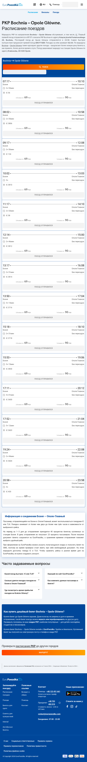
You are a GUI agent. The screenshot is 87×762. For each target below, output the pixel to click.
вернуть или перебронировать (52, 619)
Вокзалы (45, 12)
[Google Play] (73, 693)
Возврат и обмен (26, 693)
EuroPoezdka (49, 629)
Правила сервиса (45, 741)
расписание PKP (26, 646)
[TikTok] (76, 706)
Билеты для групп (7, 706)
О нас (6, 741)
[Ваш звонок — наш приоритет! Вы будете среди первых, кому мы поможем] (59, 703)
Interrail (5, 722)
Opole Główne (16, 45)
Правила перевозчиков (14, 746)
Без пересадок (78, 88)
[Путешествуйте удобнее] (34, 4)
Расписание (33, 12)
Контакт (25, 705)
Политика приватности (36, 746)
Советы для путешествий (8, 715)
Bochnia (5, 45)
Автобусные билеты (8, 728)
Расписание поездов (7, 693)
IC (76, 35)
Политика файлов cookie (14, 751)
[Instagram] (71, 706)
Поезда (56, 12)
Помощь (25, 700)
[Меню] (81, 4)
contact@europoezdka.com (49, 714)
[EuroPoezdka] (12, 679)
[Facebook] (67, 706)
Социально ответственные (22, 741)
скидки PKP (34, 622)
